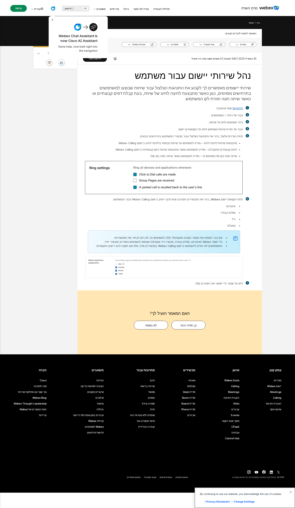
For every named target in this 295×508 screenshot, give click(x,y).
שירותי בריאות (147, 386)
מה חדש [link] (114, 9)
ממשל (151, 392)
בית (258, 22)
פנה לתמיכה (40, 386)
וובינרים (235, 409)
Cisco (43, 380)
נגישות (100, 403)
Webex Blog (39, 398)
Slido (236, 403)
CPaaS (235, 427)
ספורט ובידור (148, 403)
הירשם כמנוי (95, 58)
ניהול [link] (126, 9)
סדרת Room (188, 398)
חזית (152, 409)
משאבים (101, 9)
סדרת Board (188, 403)
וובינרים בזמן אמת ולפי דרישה (88, 415)
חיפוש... (67, 8)
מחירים (277, 380)
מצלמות (191, 386)
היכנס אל (237, 108)
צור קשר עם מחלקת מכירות (32, 392)
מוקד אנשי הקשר (230, 421)
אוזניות (191, 380)
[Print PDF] (113, 59)
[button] (53, 8)
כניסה (18, 8)
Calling (277, 398)
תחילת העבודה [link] (161, 9)
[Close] (290, 492)
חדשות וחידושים (95, 432)
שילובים (99, 398)
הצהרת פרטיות (166, 477)
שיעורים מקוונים (95, 392)
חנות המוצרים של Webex (33, 409)
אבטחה (235, 432)
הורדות (100, 380)
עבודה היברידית (146, 427)
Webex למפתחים (94, 427)
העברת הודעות (273, 403)
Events (235, 415)
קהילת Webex (96, 421)
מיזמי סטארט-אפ (146, 421)
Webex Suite (231, 380)
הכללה (100, 409)
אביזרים (191, 415)
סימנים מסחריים (134, 477)
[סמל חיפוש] (72, 9)
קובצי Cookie (150, 477)
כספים (151, 398)
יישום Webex (274, 386)
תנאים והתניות (181, 477)
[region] (245, 498)
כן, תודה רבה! (188, 325)
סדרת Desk (189, 392)
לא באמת (151, 325)
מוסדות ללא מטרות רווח (142, 415)
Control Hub (232, 438)
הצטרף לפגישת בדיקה (92, 386)
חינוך (152, 380)
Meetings (275, 392)
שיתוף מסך (275, 409)
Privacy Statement (218, 501)
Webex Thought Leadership (30, 403)
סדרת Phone (188, 409)
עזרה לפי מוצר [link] (141, 9)
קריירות (43, 415)
